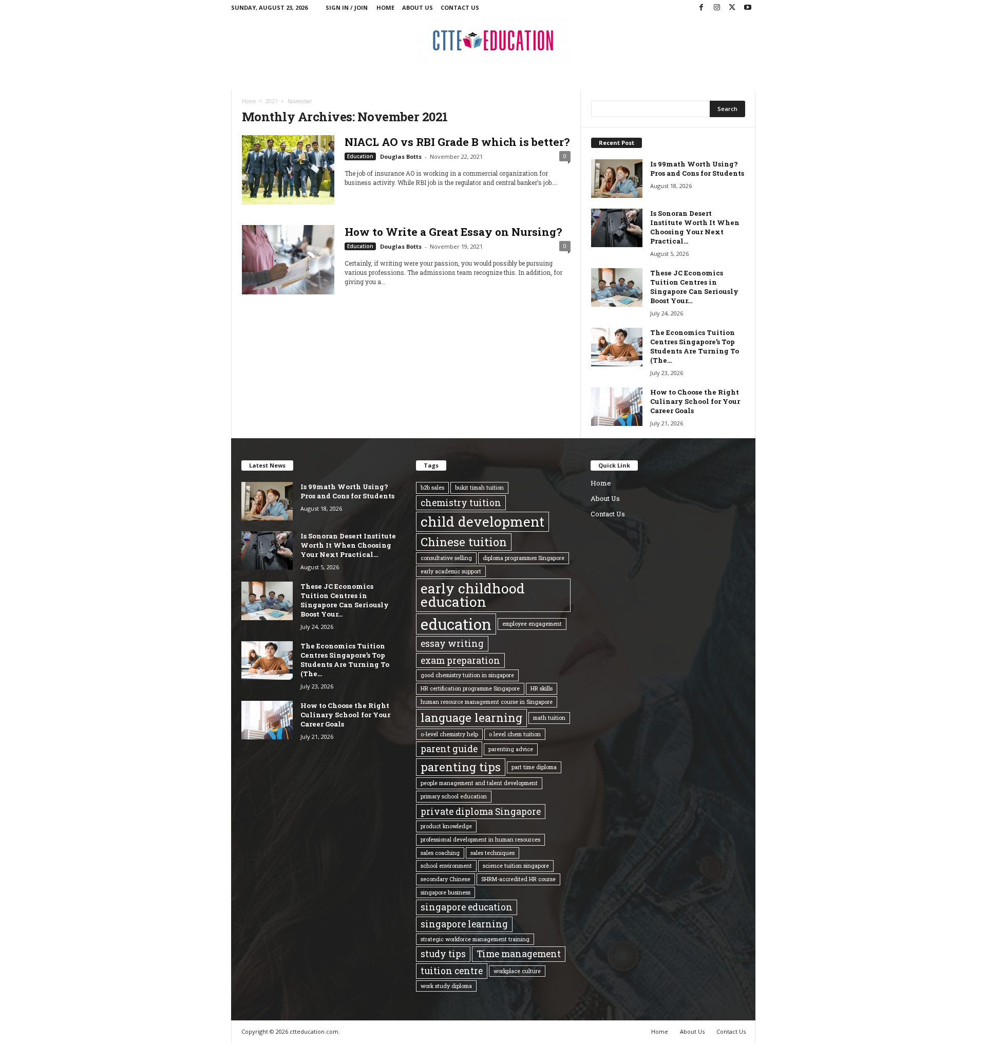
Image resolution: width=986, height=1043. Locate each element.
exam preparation (460, 660)
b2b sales (432, 487)
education (456, 624)
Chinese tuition (464, 541)
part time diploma (534, 767)
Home (385, 7)
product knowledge (446, 826)
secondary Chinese (445, 879)
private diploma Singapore (481, 811)
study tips (443, 953)
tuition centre (452, 970)
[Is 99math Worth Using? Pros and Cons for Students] (616, 178)
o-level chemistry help (449, 734)
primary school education (454, 796)
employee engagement (532, 623)
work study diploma (446, 986)
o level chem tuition (515, 734)
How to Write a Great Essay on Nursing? (453, 232)
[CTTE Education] (493, 40)
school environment (446, 865)
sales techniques (492, 852)
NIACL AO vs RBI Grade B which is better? (457, 142)
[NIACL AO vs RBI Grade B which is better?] (288, 169)
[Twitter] (732, 7)
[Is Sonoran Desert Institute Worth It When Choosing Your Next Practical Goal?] (616, 228)
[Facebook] (701, 7)
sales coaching (440, 852)
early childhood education (473, 595)
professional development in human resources (480, 839)
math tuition (549, 717)
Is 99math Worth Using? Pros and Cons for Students (697, 168)
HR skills (541, 688)
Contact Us (460, 7)
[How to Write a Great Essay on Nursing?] (288, 259)
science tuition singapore (516, 865)
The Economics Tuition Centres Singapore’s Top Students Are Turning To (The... (694, 346)
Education (360, 156)
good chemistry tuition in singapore (467, 675)
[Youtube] (748, 7)
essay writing (452, 643)
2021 (272, 101)
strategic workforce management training (475, 939)
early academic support (451, 571)
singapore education (467, 907)
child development (482, 521)
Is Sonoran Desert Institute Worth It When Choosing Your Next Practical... (695, 227)
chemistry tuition (461, 502)
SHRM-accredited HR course (518, 879)
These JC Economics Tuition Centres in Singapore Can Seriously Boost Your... (694, 286)
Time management (519, 953)
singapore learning (464, 924)
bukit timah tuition (479, 487)
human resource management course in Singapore (487, 701)
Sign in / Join (347, 7)
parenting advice (510, 749)
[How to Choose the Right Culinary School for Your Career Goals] (616, 406)
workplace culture (517, 971)
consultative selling (446, 558)
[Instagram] (717, 7)
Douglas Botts (401, 156)
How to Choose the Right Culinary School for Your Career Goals (695, 401)
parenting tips (461, 766)
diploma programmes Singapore (523, 558)
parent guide (449, 748)
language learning (471, 717)
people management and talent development (479, 783)
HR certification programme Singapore (470, 688)
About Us (417, 7)
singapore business (445, 892)
